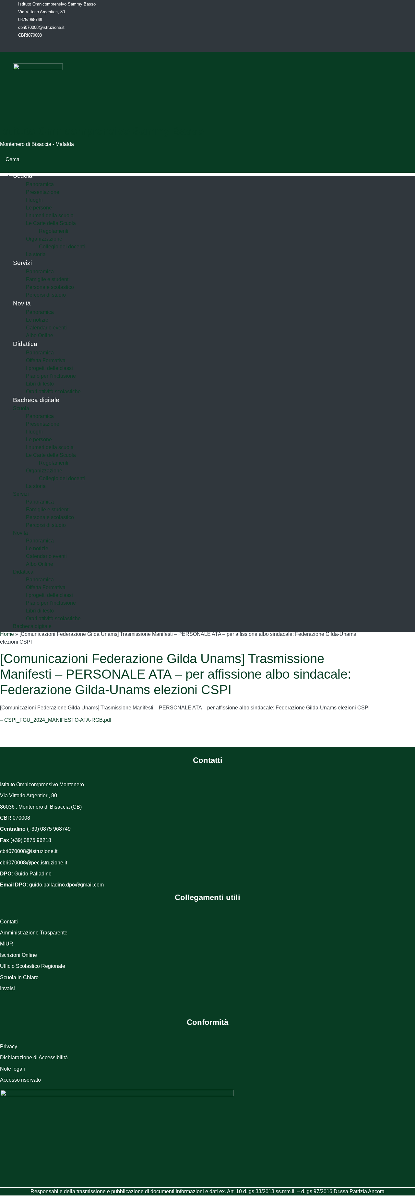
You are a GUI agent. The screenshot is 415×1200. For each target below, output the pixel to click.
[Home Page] (38, 68)
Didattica (25, 343)
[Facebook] (45, 45)
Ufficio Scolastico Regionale (32, 966)
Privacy (8, 1046)
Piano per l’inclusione (51, 376)
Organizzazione (44, 239)
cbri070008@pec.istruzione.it (33, 862)
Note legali (12, 1069)
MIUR (6, 943)
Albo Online (39, 564)
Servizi (22, 262)
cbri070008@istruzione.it (41, 27)
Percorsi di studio (46, 295)
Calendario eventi (46, 327)
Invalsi (7, 988)
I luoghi (34, 200)
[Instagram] (59, 45)
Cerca (13, 159)
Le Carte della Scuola (51, 223)
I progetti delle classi (49, 368)
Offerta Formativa (45, 360)
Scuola (22, 175)
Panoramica (40, 184)
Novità (22, 303)
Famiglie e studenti (48, 279)
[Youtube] (73, 45)
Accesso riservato (20, 1080)
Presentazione (42, 192)
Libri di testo (40, 383)
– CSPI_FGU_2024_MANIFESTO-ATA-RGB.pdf (55, 720)
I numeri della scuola (50, 215)
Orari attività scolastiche (53, 618)
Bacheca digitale (36, 400)
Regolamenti (53, 231)
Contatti (9, 921)
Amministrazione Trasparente (33, 932)
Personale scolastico (50, 287)
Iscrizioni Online (18, 955)
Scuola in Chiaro (19, 977)
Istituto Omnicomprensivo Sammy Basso (102, 131)
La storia (36, 486)
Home (7, 634)
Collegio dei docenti (62, 246)
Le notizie (37, 320)
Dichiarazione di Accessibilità (34, 1057)
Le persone (39, 207)
